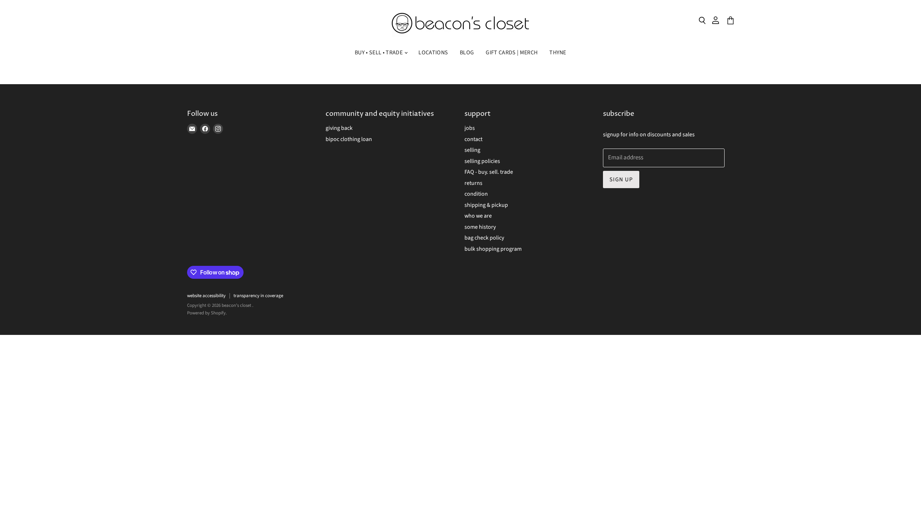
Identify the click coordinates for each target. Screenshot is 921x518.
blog (467, 52)
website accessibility (206, 295)
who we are (478, 216)
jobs (469, 128)
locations (433, 52)
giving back (339, 128)
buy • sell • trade (379, 52)
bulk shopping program (493, 249)
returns (473, 183)
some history (480, 227)
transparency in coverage (258, 295)
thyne (557, 52)
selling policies (482, 161)
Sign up (621, 179)
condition (476, 194)
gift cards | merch (511, 52)
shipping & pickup (486, 205)
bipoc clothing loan (349, 139)
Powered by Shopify (206, 313)
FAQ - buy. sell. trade (488, 172)
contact (473, 139)
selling (472, 150)
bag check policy (484, 238)
